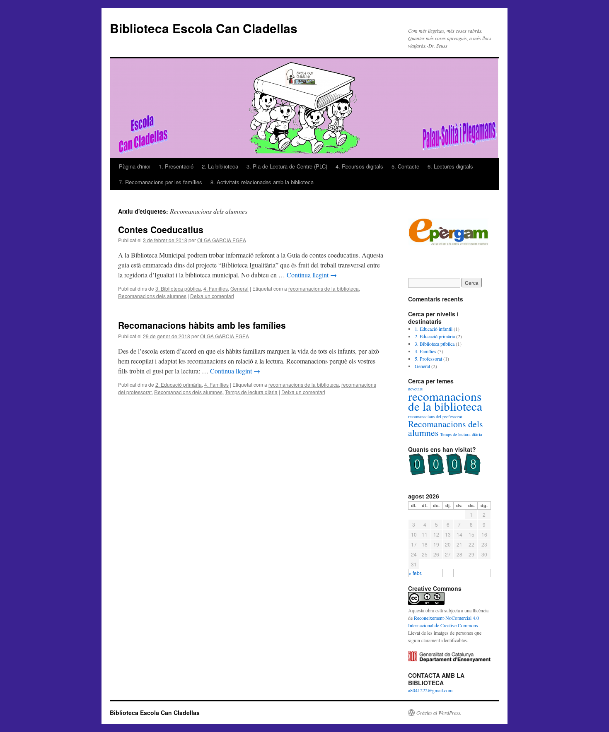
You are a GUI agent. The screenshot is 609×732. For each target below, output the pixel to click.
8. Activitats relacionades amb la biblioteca (262, 182)
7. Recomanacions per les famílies (160, 182)
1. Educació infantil (433, 328)
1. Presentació (176, 166)
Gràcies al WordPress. (439, 712)
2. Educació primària (178, 384)
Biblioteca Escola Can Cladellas (203, 28)
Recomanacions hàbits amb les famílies (202, 325)
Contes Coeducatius (160, 229)
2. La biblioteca (220, 166)
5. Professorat (428, 358)
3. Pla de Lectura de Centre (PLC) (287, 166)
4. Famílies (215, 288)
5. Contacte (405, 166)
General (239, 288)
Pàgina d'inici (134, 166)
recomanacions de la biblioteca (323, 288)
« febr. (415, 572)
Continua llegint (312, 274)
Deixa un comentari (212, 295)
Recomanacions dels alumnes (152, 295)
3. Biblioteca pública (178, 288)
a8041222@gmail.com (430, 690)
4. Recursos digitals (359, 166)
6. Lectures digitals (450, 166)
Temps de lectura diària (251, 391)
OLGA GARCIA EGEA (221, 239)
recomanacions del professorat (435, 416)
